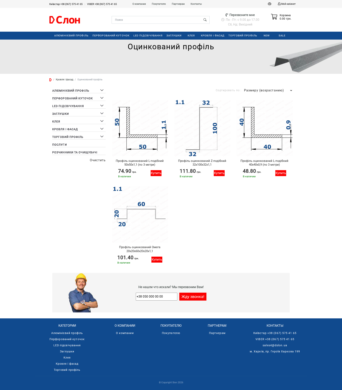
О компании (139, 4)
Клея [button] (56, 121)
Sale (282, 35)
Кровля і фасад (67, 363)
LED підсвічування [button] (68, 106)
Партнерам (178, 4)
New (267, 35)
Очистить (98, 160)
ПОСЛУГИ (59, 144)
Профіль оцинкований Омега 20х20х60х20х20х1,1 (139, 249)
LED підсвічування (67, 345)
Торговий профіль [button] (68, 137)
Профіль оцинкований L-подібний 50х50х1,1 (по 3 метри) (140, 162)
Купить (156, 173)
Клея (67, 357)
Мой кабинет (288, 4)
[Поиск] (205, 19)
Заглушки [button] (60, 113)
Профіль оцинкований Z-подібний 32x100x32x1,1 (202, 162)
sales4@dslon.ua (275, 345)
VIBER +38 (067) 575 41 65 (102, 4)
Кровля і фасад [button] (65, 129)
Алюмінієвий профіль (67, 333)
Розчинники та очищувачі (74, 152)
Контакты (196, 4)
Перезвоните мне (242, 15)
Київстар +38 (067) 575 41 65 (66, 4)
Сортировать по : (228, 90)
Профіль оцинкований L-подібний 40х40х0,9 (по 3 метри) (264, 162)
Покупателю (159, 4)
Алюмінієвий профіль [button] (70, 90)
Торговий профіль (67, 369)
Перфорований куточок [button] (72, 98)
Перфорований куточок (67, 339)
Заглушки (67, 351)
